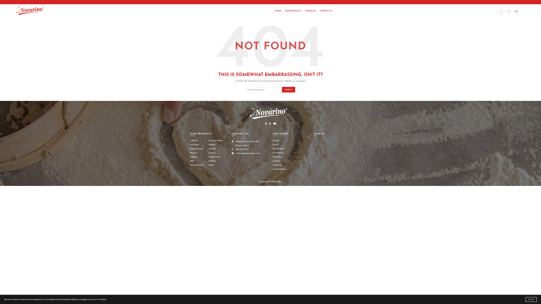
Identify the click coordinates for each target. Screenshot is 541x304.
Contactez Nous (280, 169)
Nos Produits (278, 148)
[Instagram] (509, 11)
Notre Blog (277, 157)
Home (278, 11)
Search (288, 89)
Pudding (193, 157)
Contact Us (277, 165)
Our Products (293, 11)
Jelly (192, 161)
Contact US (326, 11)
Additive (212, 161)
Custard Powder (215, 140)
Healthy (212, 144)
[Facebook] (501, 11)
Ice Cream (194, 144)
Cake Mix (194, 140)
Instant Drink (214, 157)
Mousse (193, 152)
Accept (531, 299)
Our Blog (310, 11)
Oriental (212, 148)
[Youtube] (516, 11)
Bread (211, 165)
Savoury (212, 152)
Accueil (276, 140)
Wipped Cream (196, 148)
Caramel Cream (197, 165)
